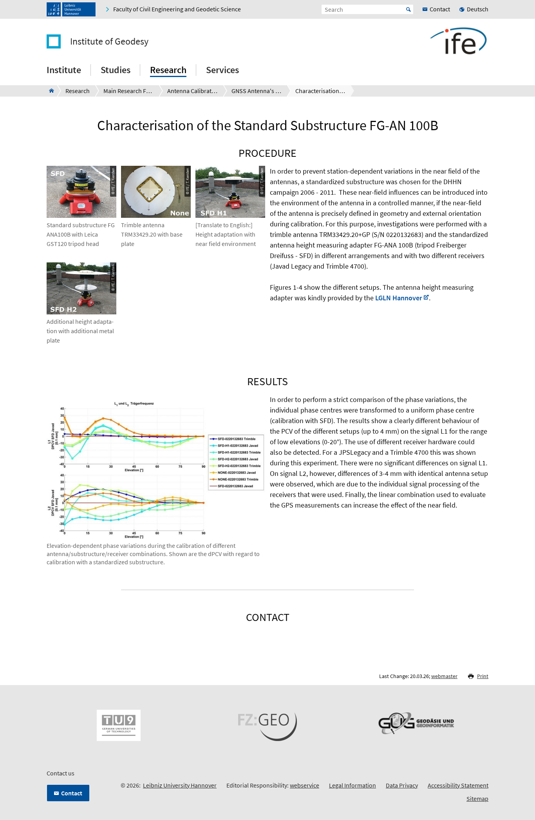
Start (408, 9)
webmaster (444, 676)
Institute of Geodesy (109, 41)
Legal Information (352, 785)
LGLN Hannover (398, 297)
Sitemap (477, 798)
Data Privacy (402, 785)
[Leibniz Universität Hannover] (71, 9)
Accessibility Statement (458, 785)
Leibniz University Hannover (180, 785)
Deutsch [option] (477, 9)
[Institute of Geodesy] (49, 90)
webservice (304, 785)
